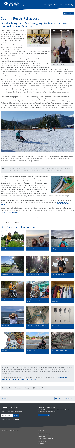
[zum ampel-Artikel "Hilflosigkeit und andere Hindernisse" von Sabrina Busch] (62, 238)
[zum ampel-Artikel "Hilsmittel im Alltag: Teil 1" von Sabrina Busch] (37, 264)
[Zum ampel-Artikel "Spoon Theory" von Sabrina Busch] (62, 315)
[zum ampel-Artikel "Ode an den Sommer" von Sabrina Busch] (12, 264)
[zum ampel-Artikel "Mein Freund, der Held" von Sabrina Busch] (37, 238)
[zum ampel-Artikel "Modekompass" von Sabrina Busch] (12, 315)
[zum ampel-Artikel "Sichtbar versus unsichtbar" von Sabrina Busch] (12, 289)
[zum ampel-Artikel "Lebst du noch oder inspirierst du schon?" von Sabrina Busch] (37, 289)
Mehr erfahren (43, 415)
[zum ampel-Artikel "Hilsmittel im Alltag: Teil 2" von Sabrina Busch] (62, 264)
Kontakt (67, 5)
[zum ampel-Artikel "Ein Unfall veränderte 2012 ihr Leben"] (12, 238)
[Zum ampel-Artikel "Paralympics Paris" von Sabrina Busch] (37, 340)
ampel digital (47, 5)
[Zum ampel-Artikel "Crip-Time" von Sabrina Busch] (12, 340)
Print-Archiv (58, 5)
